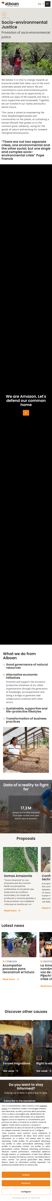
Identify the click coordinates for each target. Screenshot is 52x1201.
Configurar (26, 1191)
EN (40, 3)
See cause (8, 1070)
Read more (10, 910)
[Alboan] (10, 4)
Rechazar (26, 1183)
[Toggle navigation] (47, 4)
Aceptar (26, 1175)
